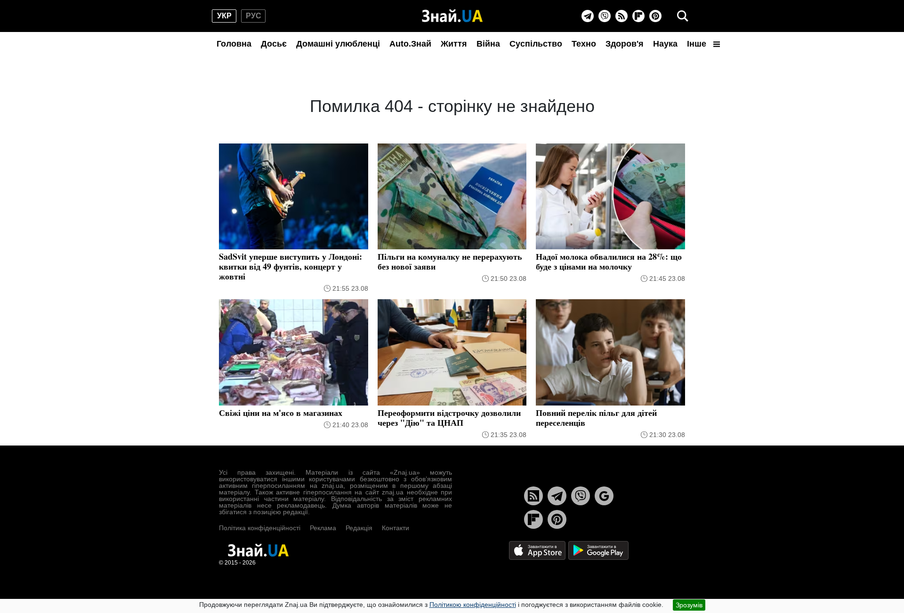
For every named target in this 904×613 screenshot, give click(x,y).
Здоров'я (624, 43)
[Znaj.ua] (452, 16)
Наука (665, 43)
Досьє (274, 43)
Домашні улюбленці (338, 43)
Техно (584, 43)
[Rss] (621, 16)
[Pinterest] (655, 16)
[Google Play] (598, 550)
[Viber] (604, 16)
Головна (234, 43)
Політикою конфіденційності (472, 604)
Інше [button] (698, 43)
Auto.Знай (410, 43)
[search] (682, 16)
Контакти (395, 528)
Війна (488, 43)
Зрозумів (689, 605)
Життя (454, 43)
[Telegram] (587, 16)
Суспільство (535, 43)
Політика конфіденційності (259, 528)
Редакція (359, 528)
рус (253, 16)
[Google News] (604, 495)
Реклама (323, 528)
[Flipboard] (638, 16)
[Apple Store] (538, 550)
